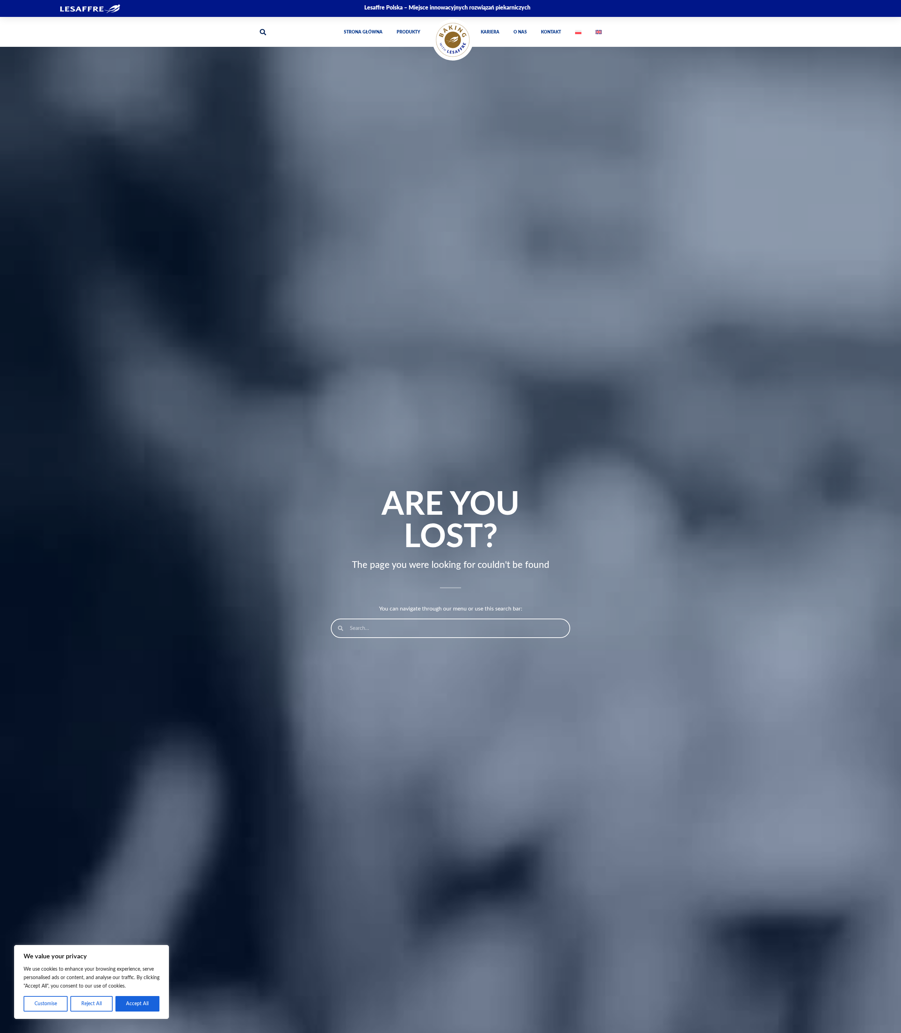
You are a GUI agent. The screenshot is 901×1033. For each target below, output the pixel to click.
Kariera (490, 32)
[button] (263, 32)
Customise (45, 1003)
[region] (91, 982)
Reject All (91, 1003)
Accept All (137, 1003)
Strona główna (363, 32)
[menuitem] (578, 32)
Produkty (408, 32)
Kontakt (551, 32)
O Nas (520, 32)
